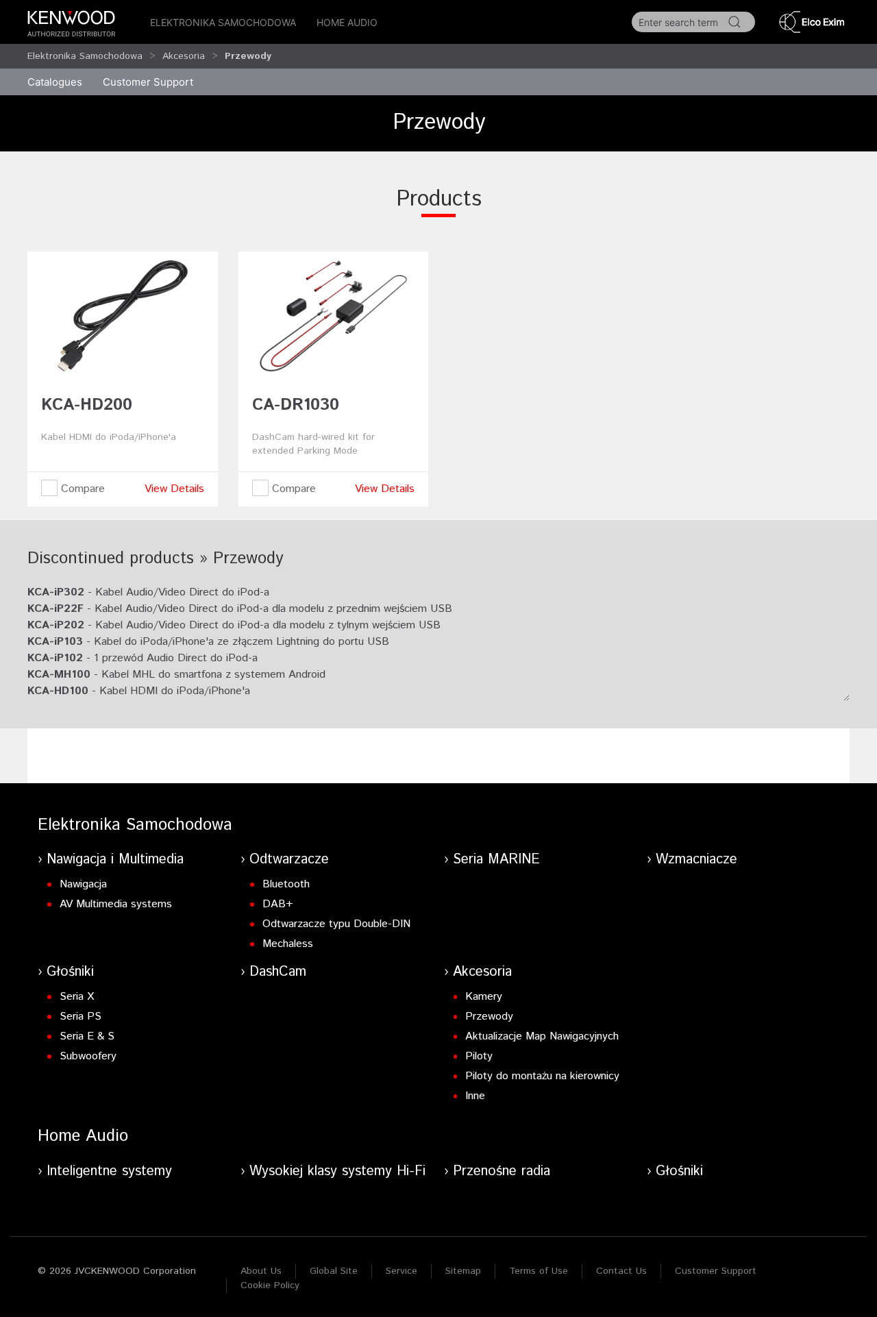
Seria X (77, 997)
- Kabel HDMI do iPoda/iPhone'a (138, 691)
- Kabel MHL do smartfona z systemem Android (176, 674)
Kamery (483, 997)
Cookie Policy (269, 1285)
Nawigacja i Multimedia (115, 860)
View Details (174, 489)
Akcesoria (183, 56)
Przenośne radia (501, 1171)
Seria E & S (87, 1036)
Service (401, 1271)
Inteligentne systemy (109, 1171)
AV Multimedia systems (116, 904)
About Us (261, 1271)
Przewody (489, 1016)
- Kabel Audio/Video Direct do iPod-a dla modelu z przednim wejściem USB (239, 609)
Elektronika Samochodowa (223, 22)
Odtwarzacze (289, 860)
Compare (81, 489)
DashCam (277, 972)
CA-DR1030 (295, 405)
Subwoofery (88, 1056)
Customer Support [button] (148, 81)
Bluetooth (286, 884)
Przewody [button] (248, 56)
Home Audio (347, 22)
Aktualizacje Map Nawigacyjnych (542, 1036)
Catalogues (54, 81)
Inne (475, 1096)
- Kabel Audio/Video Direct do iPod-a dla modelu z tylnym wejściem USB (234, 625)
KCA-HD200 (86, 405)
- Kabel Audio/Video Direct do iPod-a (148, 592)
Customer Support (715, 1271)
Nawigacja (83, 884)
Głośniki (70, 972)
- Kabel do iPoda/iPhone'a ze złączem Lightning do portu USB (208, 642)
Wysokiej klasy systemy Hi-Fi (337, 1171)
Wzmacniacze (696, 860)
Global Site (334, 1271)
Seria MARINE (496, 860)
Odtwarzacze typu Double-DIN (336, 924)
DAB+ (277, 904)
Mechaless (287, 944)
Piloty (479, 1056)
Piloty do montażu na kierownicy (542, 1076)
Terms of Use (538, 1271)
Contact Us (621, 1271)
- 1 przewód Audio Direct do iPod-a (142, 658)
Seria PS (80, 1016)
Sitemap (463, 1271)
